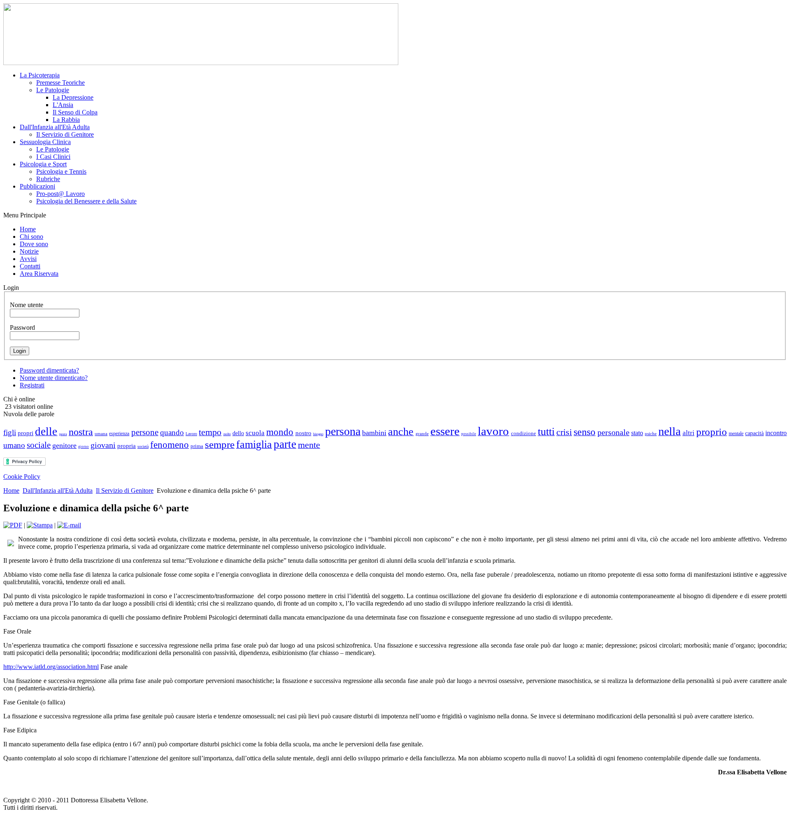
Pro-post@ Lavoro (60, 193)
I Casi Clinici (53, 156)
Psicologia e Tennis (61, 171)
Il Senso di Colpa (75, 112)
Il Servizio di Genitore (65, 134)
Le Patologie (52, 89)
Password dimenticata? (49, 370)
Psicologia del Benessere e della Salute (86, 201)
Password (22, 327)
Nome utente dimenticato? (54, 377)
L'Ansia (63, 104)
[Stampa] (40, 525)
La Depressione (73, 97)
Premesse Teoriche (60, 82)
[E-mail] (69, 525)
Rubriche (48, 178)
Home (11, 490)
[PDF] (12, 525)
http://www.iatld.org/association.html (51, 666)
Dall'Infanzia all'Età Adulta (58, 490)
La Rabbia (66, 119)
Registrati (32, 385)
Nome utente (26, 304)
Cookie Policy (21, 476)
